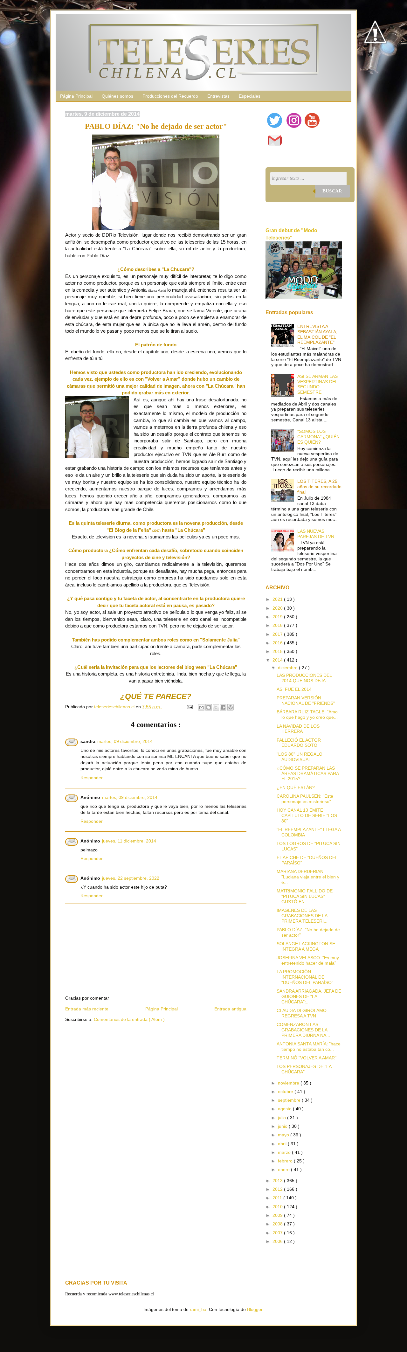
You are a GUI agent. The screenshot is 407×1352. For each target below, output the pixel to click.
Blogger (254, 1309)
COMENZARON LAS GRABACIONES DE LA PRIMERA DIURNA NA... (303, 1030)
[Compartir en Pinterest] (230, 707)
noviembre (289, 1082)
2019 (278, 616)
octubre (286, 1091)
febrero (286, 1160)
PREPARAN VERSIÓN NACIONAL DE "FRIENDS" (306, 700)
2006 (278, 1241)
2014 (278, 659)
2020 (278, 608)
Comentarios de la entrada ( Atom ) (129, 1019)
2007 (278, 1232)
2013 (278, 1180)
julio (282, 1117)
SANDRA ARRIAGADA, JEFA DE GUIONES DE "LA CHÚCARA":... (309, 996)
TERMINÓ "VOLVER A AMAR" (306, 1057)
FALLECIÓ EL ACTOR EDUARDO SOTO (299, 743)
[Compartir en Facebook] (223, 707)
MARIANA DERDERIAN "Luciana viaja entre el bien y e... (308, 877)
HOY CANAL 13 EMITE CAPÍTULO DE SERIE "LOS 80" (307, 815)
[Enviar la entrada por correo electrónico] (189, 706)
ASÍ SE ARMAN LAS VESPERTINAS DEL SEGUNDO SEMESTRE (317, 384)
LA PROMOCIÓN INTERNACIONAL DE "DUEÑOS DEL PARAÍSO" (305, 977)
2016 (278, 642)
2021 (278, 599)
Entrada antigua (230, 1008)
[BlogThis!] (208, 707)
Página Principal (76, 96)
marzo (285, 1152)
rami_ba (198, 1309)
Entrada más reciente (86, 1008)
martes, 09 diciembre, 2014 (125, 741)
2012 (278, 1189)
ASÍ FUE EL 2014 (294, 689)
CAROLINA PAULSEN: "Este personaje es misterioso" (305, 799)
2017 (278, 634)
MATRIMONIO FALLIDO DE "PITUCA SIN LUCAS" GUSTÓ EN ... (305, 896)
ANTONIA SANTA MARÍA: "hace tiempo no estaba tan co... (309, 1046)
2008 (278, 1223)
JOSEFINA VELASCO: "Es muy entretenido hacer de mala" (308, 960)
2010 (278, 1206)
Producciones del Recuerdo (170, 96)
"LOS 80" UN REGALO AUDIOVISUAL (299, 757)
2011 (277, 1197)
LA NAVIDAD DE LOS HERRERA (298, 729)
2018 (278, 625)
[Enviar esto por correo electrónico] (201, 707)
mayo (284, 1134)
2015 (278, 651)
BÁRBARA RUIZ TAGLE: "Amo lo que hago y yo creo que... (307, 714)
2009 (278, 1215)
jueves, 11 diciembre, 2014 (129, 840)
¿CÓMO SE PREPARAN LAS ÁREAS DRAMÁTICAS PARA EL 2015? (308, 773)
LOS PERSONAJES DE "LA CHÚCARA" (304, 1069)
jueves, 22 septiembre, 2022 (130, 878)
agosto (285, 1108)
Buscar (332, 190)
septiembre (290, 1100)
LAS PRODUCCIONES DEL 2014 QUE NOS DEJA (304, 678)
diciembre (288, 667)
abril (283, 1143)
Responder (91, 777)
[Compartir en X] (216, 707)
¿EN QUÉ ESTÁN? (296, 787)
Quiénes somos (117, 96)
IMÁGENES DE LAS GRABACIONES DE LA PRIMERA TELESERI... (302, 916)
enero (284, 1169)
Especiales (249, 96)
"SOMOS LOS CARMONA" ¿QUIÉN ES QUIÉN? (318, 437)
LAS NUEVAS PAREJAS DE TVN (315, 534)
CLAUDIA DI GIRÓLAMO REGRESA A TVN (302, 1013)
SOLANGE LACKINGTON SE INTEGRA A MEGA (306, 946)
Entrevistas (218, 96)
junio (283, 1126)
